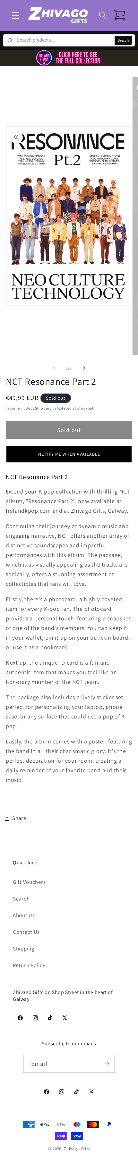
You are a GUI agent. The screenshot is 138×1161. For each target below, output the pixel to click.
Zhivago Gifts (77, 1148)
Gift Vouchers (29, 881)
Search (123, 40)
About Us (24, 915)
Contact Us (26, 931)
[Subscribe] (106, 1064)
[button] (15, 15)
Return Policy (29, 965)
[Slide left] (54, 368)
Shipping (43, 408)
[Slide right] (84, 368)
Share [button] (19, 818)
